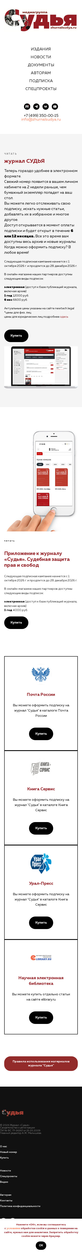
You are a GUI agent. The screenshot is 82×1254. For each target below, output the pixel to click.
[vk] (45, 106)
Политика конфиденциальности (20, 1206)
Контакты (6, 1200)
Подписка (41, 81)
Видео (4, 1182)
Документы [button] (41, 65)
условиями (13, 1228)
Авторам (41, 73)
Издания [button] (41, 49)
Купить (4, 1158)
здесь (64, 316)
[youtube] (55, 106)
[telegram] (36, 106)
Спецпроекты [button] (41, 89)
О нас (3, 1146)
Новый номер (8, 1152)
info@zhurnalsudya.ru (41, 119)
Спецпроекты (8, 1176)
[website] (27, 106)
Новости (41, 57)
